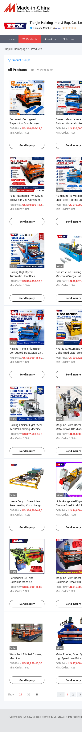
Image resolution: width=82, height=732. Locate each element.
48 (37, 694)
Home (11, 39)
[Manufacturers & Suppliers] (28, 7)
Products (31, 39)
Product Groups (20, 60)
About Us (50, 39)
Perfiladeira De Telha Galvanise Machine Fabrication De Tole (22, 582)
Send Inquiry (27, 145)
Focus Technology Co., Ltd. (48, 716)
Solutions (68, 39)
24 (20, 694)
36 (28, 694)
